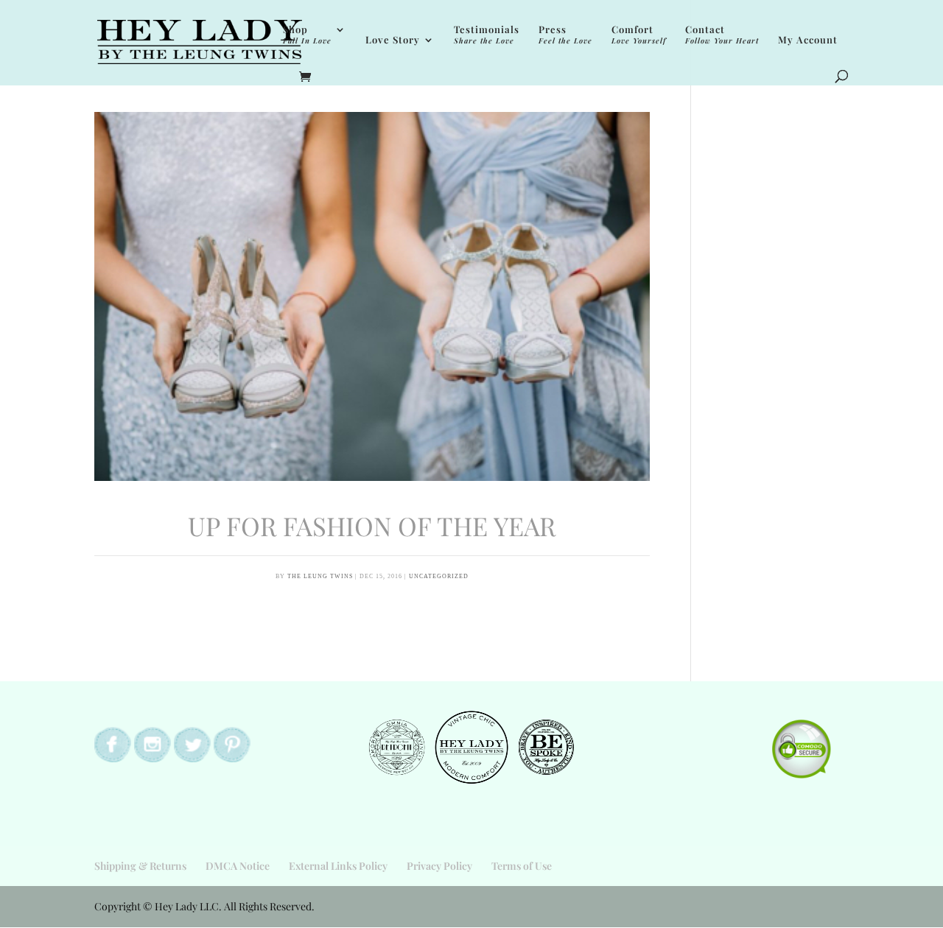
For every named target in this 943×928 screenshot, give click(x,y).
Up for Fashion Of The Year (371, 525)
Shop (307, 35)
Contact (722, 35)
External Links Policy (338, 866)
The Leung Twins (320, 576)
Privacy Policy (439, 866)
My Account (808, 40)
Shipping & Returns (140, 866)
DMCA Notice (238, 866)
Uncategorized (439, 576)
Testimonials (486, 35)
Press (565, 35)
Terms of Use (521, 866)
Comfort (638, 35)
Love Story (392, 40)
